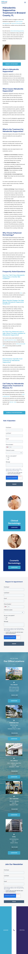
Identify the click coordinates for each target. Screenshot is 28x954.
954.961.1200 (14, 695)
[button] (12, 64)
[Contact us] (14, 930)
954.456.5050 (14, 771)
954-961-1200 (13, 402)
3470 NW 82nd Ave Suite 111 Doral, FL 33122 (14, 841)
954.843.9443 (14, 809)
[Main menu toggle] (25, 2)
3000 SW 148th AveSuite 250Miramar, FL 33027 (14, 803)
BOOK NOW (6, 930)
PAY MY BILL (22, 930)
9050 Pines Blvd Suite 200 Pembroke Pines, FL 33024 (14, 727)
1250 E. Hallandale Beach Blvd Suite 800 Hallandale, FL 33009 (14, 765)
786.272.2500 (14, 847)
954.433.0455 (14, 733)
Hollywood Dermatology (16, 23)
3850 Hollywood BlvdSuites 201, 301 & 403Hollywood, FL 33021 (14, 689)
